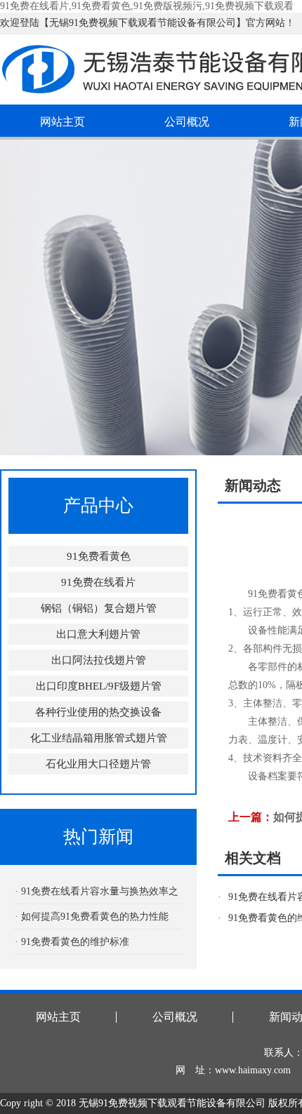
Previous (24, 297)
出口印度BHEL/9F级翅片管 (99, 686)
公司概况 (186, 122)
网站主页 (62, 122)
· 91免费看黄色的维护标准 (72, 942)
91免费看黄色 (99, 556)
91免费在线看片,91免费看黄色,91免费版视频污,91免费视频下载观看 (147, 6)
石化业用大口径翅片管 (98, 764)
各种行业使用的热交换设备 (98, 712)
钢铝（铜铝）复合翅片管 (99, 608)
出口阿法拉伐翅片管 (98, 660)
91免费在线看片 (98, 582)
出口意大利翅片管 (98, 634)
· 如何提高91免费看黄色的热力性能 (92, 916)
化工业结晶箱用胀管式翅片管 (98, 738)
